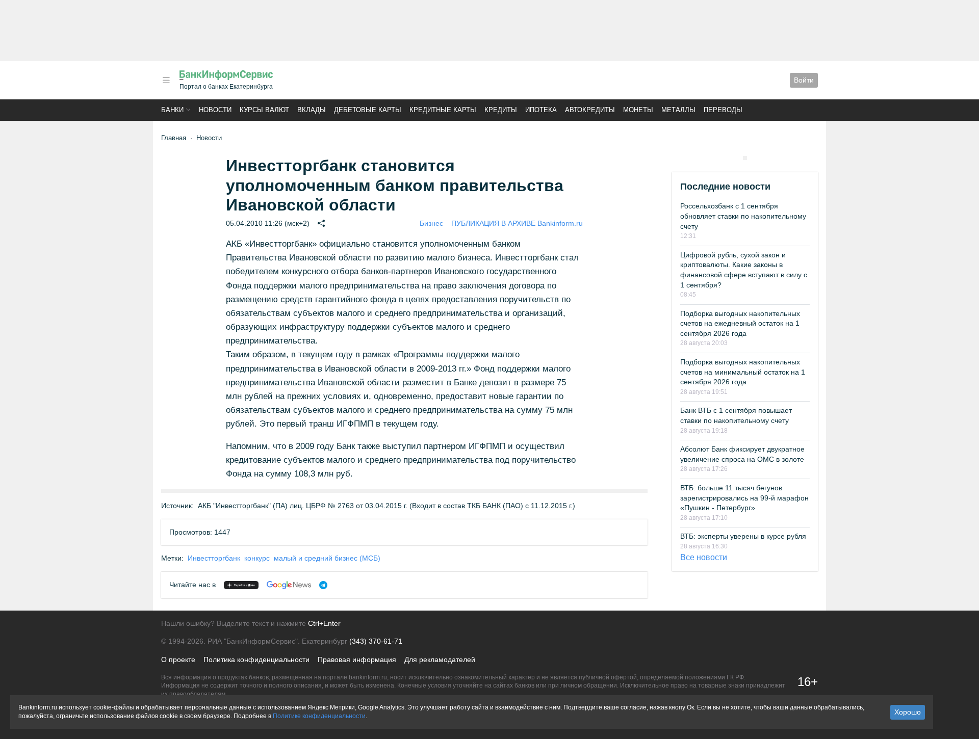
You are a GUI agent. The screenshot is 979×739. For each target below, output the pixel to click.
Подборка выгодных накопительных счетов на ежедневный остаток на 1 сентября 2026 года (740, 323)
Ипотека (541, 110)
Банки (172, 110)
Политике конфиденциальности (319, 716)
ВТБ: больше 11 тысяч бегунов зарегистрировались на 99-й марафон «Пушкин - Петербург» (744, 498)
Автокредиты (590, 110)
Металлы (678, 110)
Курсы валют (264, 110)
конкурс (257, 558)
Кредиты (500, 110)
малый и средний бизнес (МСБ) (327, 558)
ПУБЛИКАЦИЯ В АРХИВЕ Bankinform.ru (517, 223)
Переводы (723, 110)
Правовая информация (357, 659)
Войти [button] (804, 80)
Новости (215, 110)
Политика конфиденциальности (256, 659)
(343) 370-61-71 (375, 641)
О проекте (178, 659)
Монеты (638, 110)
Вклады (311, 110)
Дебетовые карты (367, 110)
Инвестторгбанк (214, 558)
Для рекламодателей (439, 659)
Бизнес (431, 223)
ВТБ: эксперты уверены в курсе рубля (743, 536)
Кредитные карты (442, 110)
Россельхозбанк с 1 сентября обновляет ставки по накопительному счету (743, 216)
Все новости (703, 557)
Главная (173, 138)
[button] (166, 80)
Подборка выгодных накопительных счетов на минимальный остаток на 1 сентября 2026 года (742, 372)
